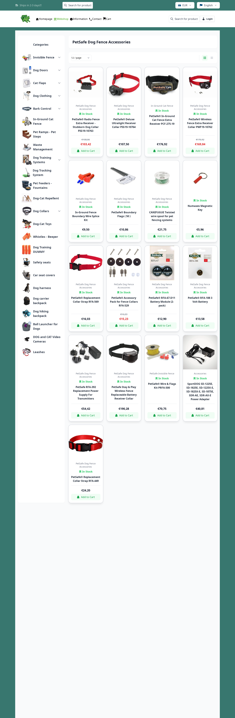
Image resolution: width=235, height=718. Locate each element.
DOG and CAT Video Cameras (46, 339)
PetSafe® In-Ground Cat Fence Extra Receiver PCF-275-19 (162, 120)
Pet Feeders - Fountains (42, 185)
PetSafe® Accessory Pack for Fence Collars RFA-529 (124, 301)
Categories (40, 44)
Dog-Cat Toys (42, 224)
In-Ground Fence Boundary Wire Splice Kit (85, 216)
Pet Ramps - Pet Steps (44, 134)
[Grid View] (205, 58)
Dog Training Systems (42, 160)
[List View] (212, 58)
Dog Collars (41, 211)
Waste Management (43, 147)
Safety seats (42, 262)
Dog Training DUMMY (42, 249)
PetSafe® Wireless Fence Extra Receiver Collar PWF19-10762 (200, 123)
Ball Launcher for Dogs (45, 326)
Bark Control (42, 108)
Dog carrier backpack (41, 301)
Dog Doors (40, 70)
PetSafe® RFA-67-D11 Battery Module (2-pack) (162, 301)
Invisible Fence (43, 57)
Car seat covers (44, 275)
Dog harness (42, 288)
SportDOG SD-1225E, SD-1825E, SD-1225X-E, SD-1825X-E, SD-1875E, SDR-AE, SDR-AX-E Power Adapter (200, 391)
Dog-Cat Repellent (46, 198)
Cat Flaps (39, 83)
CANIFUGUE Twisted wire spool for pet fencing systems (162, 216)
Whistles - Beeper (45, 237)
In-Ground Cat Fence (43, 121)
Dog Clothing (42, 96)
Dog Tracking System (42, 172)
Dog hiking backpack (40, 313)
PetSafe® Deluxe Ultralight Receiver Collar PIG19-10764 (124, 123)
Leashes (39, 352)
